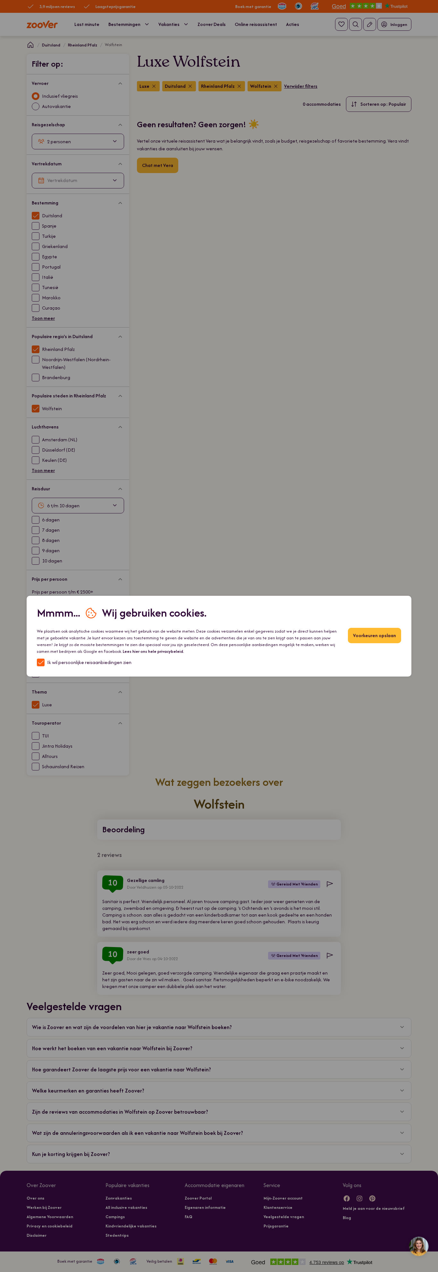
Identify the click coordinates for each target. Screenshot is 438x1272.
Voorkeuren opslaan (374, 635)
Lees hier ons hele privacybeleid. (153, 651)
